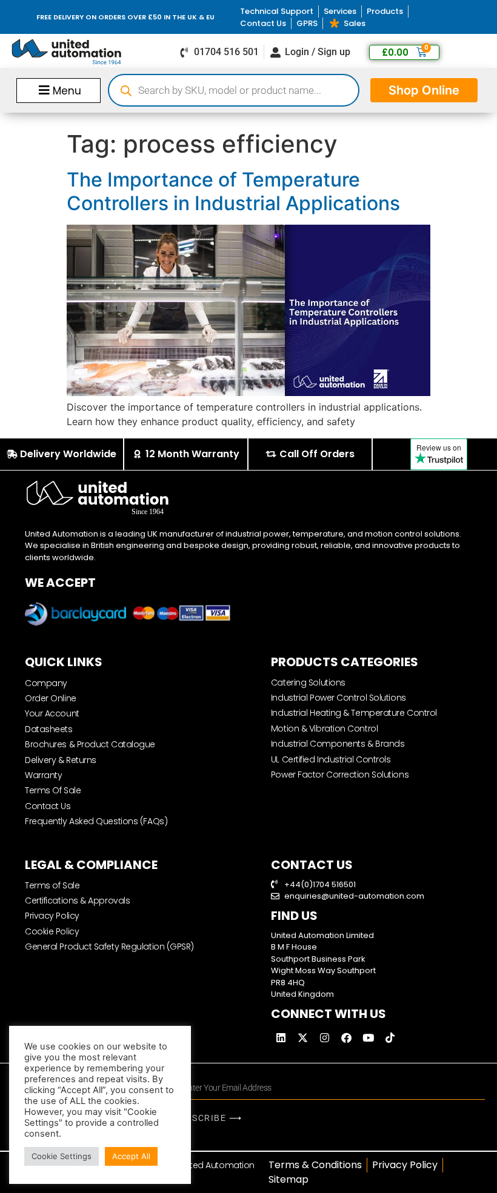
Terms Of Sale (53, 790)
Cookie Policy (52, 931)
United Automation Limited (322, 935)
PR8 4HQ (288, 982)
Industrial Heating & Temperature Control (354, 713)
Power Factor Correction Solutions (340, 774)
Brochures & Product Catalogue (90, 744)
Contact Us (48, 806)
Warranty (43, 775)
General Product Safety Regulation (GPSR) (109, 946)
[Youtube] (368, 1038)
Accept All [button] (131, 1156)
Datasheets (49, 729)
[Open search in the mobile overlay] (233, 90)
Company (46, 683)
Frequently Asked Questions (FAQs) (96, 821)
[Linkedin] (281, 1038)
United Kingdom (302, 994)
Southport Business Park (318, 959)
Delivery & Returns (60, 760)
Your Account (52, 713)
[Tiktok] (390, 1038)
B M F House (294, 947)
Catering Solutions (308, 682)
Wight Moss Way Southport (323, 970)
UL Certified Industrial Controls (331, 759)
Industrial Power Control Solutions (338, 698)
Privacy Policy (52, 916)
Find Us (294, 915)
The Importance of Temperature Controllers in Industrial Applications (233, 191)
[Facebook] (346, 1038)
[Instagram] (325, 1038)
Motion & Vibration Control (324, 728)
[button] (58, 90)
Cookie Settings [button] (62, 1156)
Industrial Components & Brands (338, 744)
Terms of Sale (52, 885)
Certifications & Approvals (77, 900)
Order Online (50, 698)
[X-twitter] (303, 1038)
